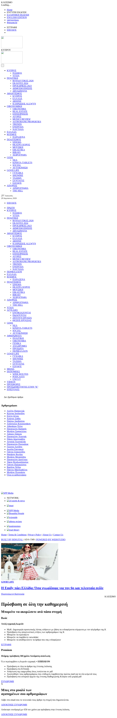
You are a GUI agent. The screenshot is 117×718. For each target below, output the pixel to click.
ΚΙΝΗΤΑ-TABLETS (22, 162)
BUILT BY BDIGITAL (12, 539)
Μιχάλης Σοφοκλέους (17, 431)
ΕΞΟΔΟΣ (17, 183)
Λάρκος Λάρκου (14, 434)
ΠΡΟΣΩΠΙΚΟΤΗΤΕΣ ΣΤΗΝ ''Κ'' (22, 387)
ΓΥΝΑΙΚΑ (18, 173)
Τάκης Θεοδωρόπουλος (17, 462)
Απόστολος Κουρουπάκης (19, 423)
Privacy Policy (34, 534)
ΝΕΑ (15, 160)
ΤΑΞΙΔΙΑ (17, 178)
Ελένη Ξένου (13, 416)
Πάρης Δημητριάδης (16, 439)
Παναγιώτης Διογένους (17, 459)
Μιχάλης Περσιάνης (16, 472)
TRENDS (17, 124)
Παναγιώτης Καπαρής (17, 429)
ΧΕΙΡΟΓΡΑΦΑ (20, 155)
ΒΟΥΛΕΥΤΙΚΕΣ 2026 (23, 80)
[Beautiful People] (15, 513)
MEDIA (10, 369)
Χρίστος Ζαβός (14, 418)
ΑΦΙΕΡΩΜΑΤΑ (14, 335)
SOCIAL (17, 165)
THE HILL (18, 190)
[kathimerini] (13, 510)
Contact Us (58, 534)
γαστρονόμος (13, 20)
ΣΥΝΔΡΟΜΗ (7, 681)
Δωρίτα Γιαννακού (15, 449)
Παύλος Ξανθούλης (16, 421)
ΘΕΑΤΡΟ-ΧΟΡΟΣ (21, 144)
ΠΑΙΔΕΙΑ (17, 73)
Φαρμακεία (12, 22)
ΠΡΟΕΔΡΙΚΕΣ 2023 (22, 86)
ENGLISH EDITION (17, 17)
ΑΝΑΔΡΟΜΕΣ (20, 346)
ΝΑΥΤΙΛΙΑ (18, 129)
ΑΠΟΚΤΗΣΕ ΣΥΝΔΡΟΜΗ (14, 705)
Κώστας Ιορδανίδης (16, 413)
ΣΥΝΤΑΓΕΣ (18, 180)
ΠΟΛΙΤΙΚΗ (12, 78)
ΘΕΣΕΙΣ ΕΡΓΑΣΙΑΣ (22, 320)
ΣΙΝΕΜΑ (17, 142)
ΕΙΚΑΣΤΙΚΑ (19, 150)
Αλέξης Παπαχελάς (16, 411)
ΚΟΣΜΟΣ (11, 134)
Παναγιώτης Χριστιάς (17, 436)
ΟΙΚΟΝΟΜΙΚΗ (14, 106)
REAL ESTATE (20, 111)
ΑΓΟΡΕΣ (17, 116)
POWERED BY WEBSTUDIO (50, 539)
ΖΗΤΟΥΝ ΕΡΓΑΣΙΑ (22, 318)
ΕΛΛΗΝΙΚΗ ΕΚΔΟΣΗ (18, 15)
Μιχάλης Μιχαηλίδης (16, 457)
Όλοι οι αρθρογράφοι (16, 475)
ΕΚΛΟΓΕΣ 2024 (20, 83)
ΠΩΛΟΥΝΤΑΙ (19, 315)
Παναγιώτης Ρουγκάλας (17, 444)
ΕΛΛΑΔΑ (17, 98)
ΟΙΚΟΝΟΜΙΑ (19, 109)
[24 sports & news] (16, 501)
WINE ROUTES (20, 374)
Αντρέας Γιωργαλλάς (16, 441)
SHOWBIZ (18, 175)
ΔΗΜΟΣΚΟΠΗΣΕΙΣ (22, 88)
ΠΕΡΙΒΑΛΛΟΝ (14, 272)
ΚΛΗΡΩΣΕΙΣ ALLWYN (24, 103)
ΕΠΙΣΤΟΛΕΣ (13, 389)
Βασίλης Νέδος (14, 467)
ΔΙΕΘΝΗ (17, 101)
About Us (47, 534)
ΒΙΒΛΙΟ (17, 152)
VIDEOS (11, 382)
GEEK (10, 157)
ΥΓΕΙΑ (16, 75)
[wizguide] (12, 517)
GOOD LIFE (13, 170)
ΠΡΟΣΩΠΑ (18, 348)
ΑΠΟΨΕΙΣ (12, 185)
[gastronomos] (14, 526)
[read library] (13, 530)
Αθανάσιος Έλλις (15, 426)
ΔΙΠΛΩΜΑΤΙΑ (20, 91)
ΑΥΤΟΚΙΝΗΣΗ (20, 167)
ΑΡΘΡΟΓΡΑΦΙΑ (20, 188)
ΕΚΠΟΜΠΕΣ (13, 371)
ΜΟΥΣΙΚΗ (18, 147)
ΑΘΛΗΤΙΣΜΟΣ (14, 93)
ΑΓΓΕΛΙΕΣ (12, 310)
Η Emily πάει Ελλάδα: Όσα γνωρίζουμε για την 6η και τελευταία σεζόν (52, 588)
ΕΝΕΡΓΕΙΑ (18, 127)
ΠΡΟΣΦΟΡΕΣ (13, 384)
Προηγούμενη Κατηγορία (12, 594)
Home (9, 10)
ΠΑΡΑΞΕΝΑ (19, 137)
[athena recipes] (14, 521)
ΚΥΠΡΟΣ (11, 70)
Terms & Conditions (17, 534)
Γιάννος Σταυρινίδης (16, 452)
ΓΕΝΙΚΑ (17, 343)
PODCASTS (19, 376)
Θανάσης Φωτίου (15, 454)
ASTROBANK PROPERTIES (27, 121)
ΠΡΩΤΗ (11, 208)
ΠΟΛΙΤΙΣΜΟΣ (14, 139)
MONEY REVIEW (22, 119)
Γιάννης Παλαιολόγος (16, 464)
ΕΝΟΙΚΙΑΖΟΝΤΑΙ (22, 312)
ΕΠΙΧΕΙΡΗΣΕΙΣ (20, 114)
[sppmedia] (7, 493)
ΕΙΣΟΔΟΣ (11, 30)
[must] (10, 505)
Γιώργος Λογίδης (14, 446)
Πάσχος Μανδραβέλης (17, 470)
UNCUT (17, 379)
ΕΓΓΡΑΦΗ (6, 644)
